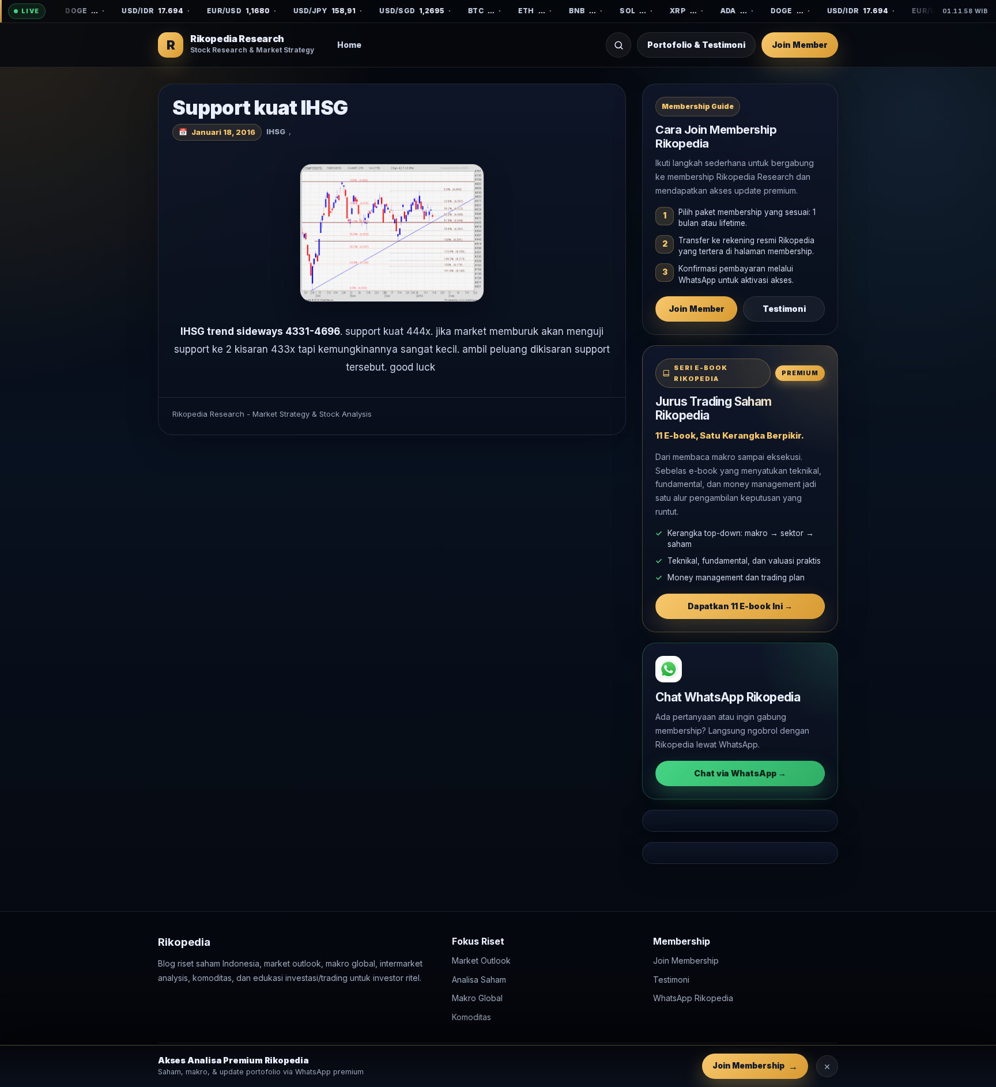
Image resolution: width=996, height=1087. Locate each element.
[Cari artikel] (618, 45)
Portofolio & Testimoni (696, 45)
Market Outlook (481, 960)
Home (349, 45)
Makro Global (477, 998)
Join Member (800, 45)
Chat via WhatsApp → (740, 773)
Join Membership (686, 960)
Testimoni (784, 309)
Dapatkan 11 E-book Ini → (740, 606)
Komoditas (471, 1016)
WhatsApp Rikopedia (693, 998)
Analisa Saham (479, 979)
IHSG (275, 131)
